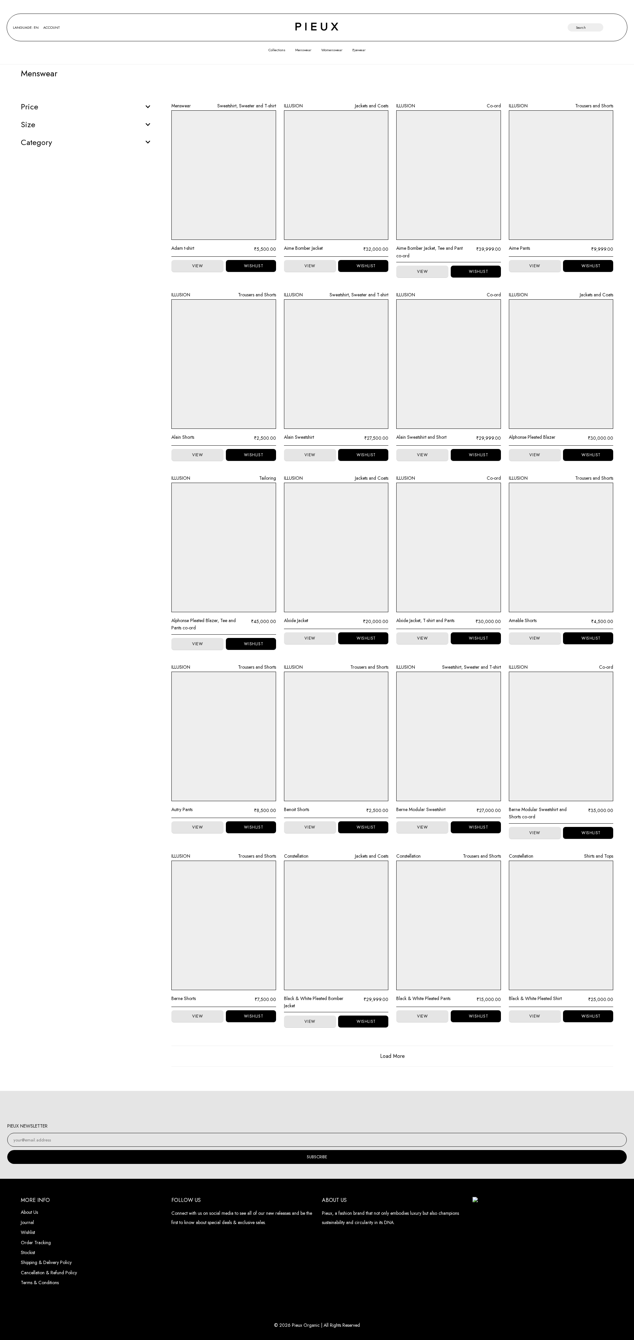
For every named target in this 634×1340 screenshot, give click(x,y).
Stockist (28, 1252)
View (197, 266)
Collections (276, 50)
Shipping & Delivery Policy (46, 1262)
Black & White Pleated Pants (423, 998)
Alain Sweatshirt (299, 437)
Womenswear (331, 50)
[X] (339, 1106)
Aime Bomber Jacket (303, 248)
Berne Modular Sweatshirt (420, 809)
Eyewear (359, 50)
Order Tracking (36, 1242)
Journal (27, 1222)
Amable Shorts (523, 620)
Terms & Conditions (40, 1282)
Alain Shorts (182, 437)
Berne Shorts (183, 998)
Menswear (303, 50)
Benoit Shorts (296, 809)
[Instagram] (295, 1106)
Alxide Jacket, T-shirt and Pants (425, 620)
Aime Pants (519, 248)
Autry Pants (182, 809)
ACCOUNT (51, 27)
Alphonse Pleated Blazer (532, 437)
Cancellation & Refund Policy (49, 1272)
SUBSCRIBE (317, 1157)
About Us (29, 1212)
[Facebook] (309, 1106)
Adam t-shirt (182, 248)
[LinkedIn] (324, 1106)
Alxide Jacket (296, 620)
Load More (392, 1056)
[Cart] (618, 27)
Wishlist (28, 1232)
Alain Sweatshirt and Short (421, 437)
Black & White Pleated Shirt (535, 998)
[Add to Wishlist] (251, 266)
